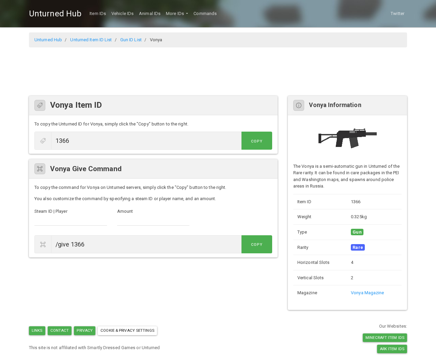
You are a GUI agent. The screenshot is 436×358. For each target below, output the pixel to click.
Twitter (397, 13)
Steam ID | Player (50, 211)
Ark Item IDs (392, 348)
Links (37, 330)
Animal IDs (149, 13)
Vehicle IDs (122, 13)
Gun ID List (131, 39)
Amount (125, 211)
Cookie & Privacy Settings (127, 330)
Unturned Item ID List (91, 39)
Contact (59, 330)
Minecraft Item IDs (384, 337)
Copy (257, 141)
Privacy (85, 330)
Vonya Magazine (367, 292)
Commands (205, 13)
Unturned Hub (55, 13)
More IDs (175, 13)
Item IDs (98, 13)
